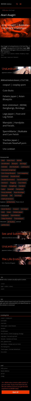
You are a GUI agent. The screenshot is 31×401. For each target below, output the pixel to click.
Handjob (22, 186)
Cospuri (15, 209)
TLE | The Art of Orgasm (8, 263)
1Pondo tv (4, 53)
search (2, 289)
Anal (3, 160)
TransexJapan (18, 218)
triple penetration (7, 199)
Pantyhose (19, 189)
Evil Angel (24, 209)
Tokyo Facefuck (7, 218)
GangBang (22, 53)
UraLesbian (9, 68)
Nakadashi (16, 57)
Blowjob (14, 164)
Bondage (23, 164)
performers (5, 225)
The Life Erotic (11, 259)
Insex (9, 212)
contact (3, 283)
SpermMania (15, 215)
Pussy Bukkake (6, 192)
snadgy (2, 376)
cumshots (5, 176)
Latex (3, 189)
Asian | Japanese (11, 53)
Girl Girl (3, 373)
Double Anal (15, 176)
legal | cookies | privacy (7, 286)
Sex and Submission (14, 233)
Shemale (4, 195)
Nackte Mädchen (5, 371)
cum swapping (23, 173)
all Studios (11, 222)
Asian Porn (10, 160)
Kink (3, 212)
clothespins (25, 167)
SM (11, 195)
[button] (17, 4)
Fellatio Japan (17, 212)
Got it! (15, 392)
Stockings (18, 195)
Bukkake (17, 53)
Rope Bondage (19, 192)
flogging (13, 183)
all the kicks (11, 202)
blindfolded (5, 164)
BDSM (19, 160)
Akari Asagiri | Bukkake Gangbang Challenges (15, 26)
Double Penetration (8, 179)
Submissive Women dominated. (10, 237)
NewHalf (10, 189)
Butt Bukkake (14, 167)
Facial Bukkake (22, 179)
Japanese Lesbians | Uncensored (11, 72)
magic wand (10, 57)
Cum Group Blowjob (8, 173)
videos (2, 55)
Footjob (4, 186)
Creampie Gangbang (8, 170)
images (27, 53)
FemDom (5, 183)
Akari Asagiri (4, 57)
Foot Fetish (22, 183)
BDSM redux (6, 4)
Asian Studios (6, 209)
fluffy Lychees (4, 368)
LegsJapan (5, 215)
